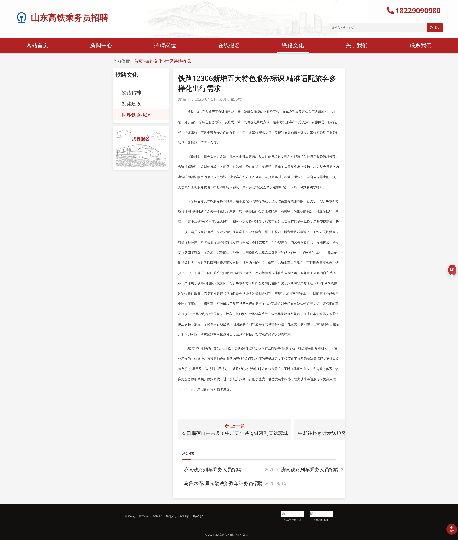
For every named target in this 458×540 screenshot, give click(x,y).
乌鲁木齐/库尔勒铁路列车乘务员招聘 (223, 483)
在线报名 (229, 45)
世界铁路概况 (178, 61)
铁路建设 (131, 103)
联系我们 (421, 45)
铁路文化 (293, 45)
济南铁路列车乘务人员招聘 (213, 469)
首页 (138, 61)
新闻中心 (101, 45)
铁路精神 (131, 92)
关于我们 (357, 45)
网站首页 (37, 45)
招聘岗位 (165, 45)
